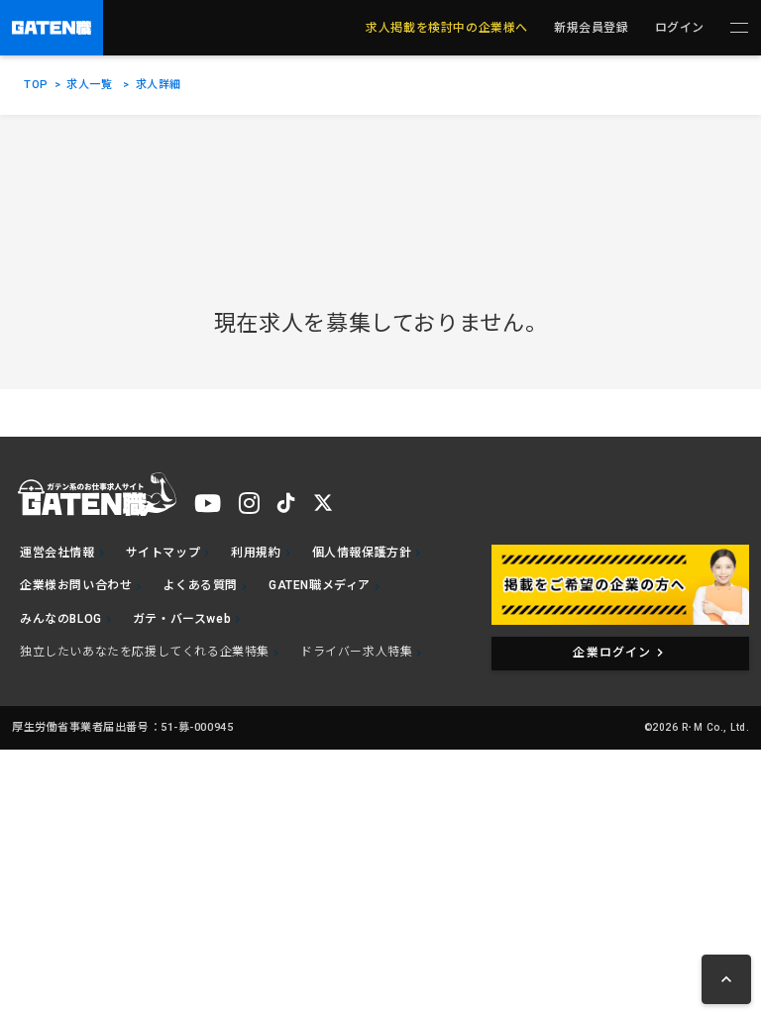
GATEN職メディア (320, 585)
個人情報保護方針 (362, 552)
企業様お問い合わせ (76, 585)
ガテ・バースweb (182, 619)
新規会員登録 (591, 28)
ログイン (680, 28)
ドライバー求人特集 (356, 652)
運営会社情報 (57, 552)
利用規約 (255, 552)
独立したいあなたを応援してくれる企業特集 (145, 652)
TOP (36, 84)
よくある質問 (200, 585)
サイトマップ (163, 552)
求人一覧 (89, 84)
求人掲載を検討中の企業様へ (447, 28)
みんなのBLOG (61, 619)
